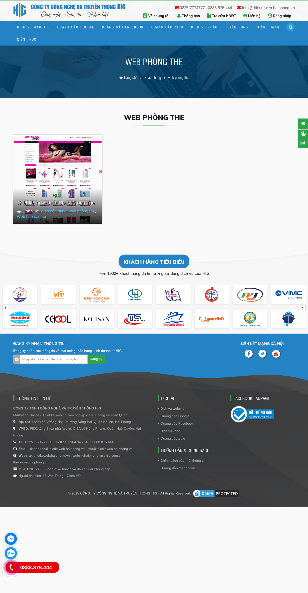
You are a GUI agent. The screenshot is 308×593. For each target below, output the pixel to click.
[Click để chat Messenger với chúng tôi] (11, 539)
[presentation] (5, 308)
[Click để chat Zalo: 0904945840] (11, 553)
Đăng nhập (281, 16)
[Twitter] (262, 354)
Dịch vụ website (172, 408)
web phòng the (82, 211)
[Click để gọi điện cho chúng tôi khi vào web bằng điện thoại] (11, 567)
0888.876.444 (220, 8)
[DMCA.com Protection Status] (216, 493)
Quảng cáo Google (174, 416)
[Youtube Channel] (276, 354)
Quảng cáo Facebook (176, 423)
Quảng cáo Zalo (172, 438)
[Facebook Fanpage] (249, 354)
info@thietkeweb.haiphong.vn (268, 8)
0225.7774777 (192, 8)
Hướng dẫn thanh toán (177, 468)
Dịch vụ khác (170, 431)
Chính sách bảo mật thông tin (182, 460)
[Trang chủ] (303, 123)
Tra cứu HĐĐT (223, 16)
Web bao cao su (31, 216)
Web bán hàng (53, 211)
